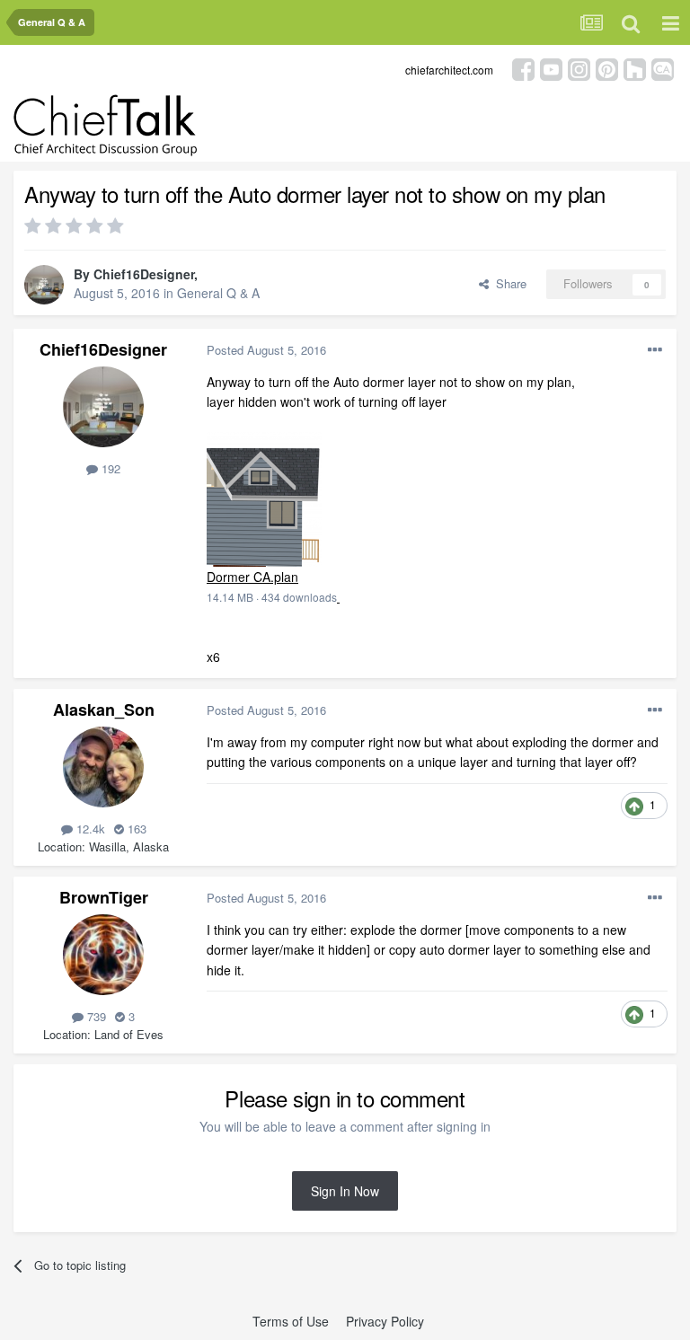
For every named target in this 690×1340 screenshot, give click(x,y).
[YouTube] (551, 67)
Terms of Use (290, 1321)
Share (507, 283)
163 (135, 828)
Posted (266, 349)
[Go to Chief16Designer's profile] (44, 284)
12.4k (89, 828)
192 (109, 468)
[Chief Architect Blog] (662, 67)
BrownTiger (103, 897)
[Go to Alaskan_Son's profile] (103, 767)
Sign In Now (345, 1191)
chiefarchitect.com (449, 69)
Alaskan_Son (104, 709)
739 (95, 1016)
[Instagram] (579, 67)
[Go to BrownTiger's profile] (103, 954)
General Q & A (218, 293)
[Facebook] (523, 67)
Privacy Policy (385, 1321)
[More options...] (655, 350)
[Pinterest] (607, 67)
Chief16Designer (143, 274)
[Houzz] (635, 67)
